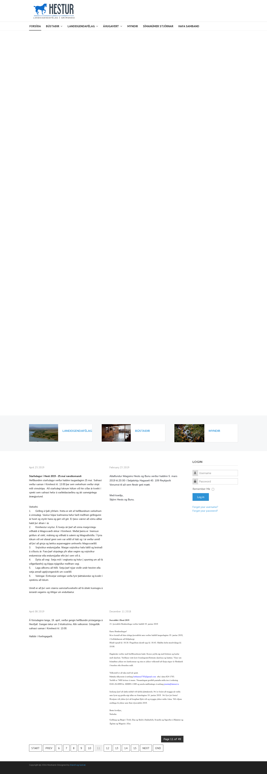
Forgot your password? (205, 510)
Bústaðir (52, 26)
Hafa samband (188, 26)
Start (35, 748)
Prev (48, 748)
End (158, 748)
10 (89, 748)
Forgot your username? (205, 507)
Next (145, 748)
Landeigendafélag (81, 26)
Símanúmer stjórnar (158, 26)
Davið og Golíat (78, 764)
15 (135, 748)
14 (126, 748)
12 (107, 748)
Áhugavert (111, 26)
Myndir (132, 26)
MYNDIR (214, 430)
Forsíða (35, 26)
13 (116, 748)
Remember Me (201, 489)
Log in (200, 497)
